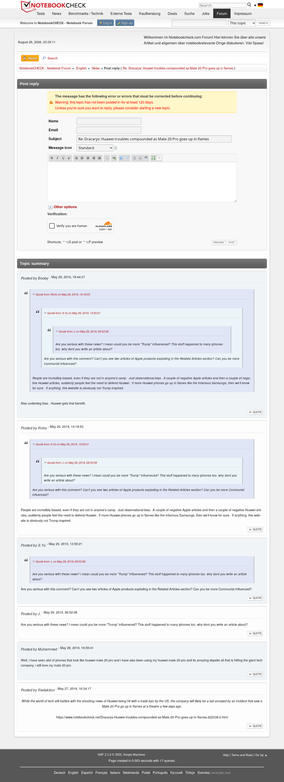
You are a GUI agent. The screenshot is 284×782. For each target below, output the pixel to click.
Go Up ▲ (261, 755)
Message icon (60, 147)
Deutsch (59, 772)
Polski (146, 772)
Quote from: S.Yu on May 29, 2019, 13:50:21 (74, 313)
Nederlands (131, 772)
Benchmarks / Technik (86, 13)
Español (87, 772)
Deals (172, 13)
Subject (55, 138)
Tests (41, 13)
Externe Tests (121, 13)
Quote (257, 412)
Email (53, 129)
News (56, 13)
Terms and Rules (242, 755)
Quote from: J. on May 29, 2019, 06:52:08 (83, 331)
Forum (222, 13)
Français (101, 772)
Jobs (205, 13)
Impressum (243, 13)
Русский (176, 772)
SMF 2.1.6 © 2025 (109, 754)
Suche (189, 13)
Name (53, 120)
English (73, 772)
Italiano (115, 772)
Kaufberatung (149, 13)
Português (160, 772)
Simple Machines (134, 754)
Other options (65, 206)
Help (226, 755)
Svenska (203, 772)
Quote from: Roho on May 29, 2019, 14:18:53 (63, 294)
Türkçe (190, 772)
